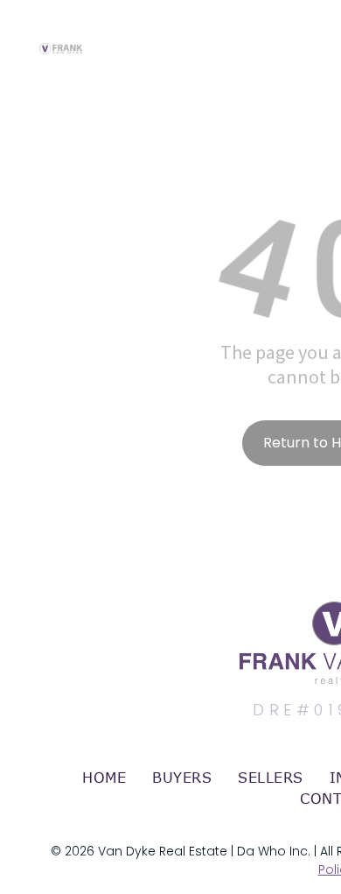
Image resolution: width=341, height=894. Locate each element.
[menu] (314, 32)
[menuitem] (104, 777)
